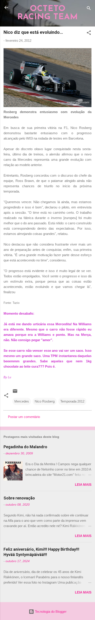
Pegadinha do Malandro (25, 446)
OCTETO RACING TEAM (47, 13)
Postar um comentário (24, 417)
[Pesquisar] (88, 9)
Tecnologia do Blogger (50, 611)
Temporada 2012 (72, 401)
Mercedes (21, 401)
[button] (88, 33)
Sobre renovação (19, 498)
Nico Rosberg (45, 401)
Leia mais (83, 484)
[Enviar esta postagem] (15, 392)
